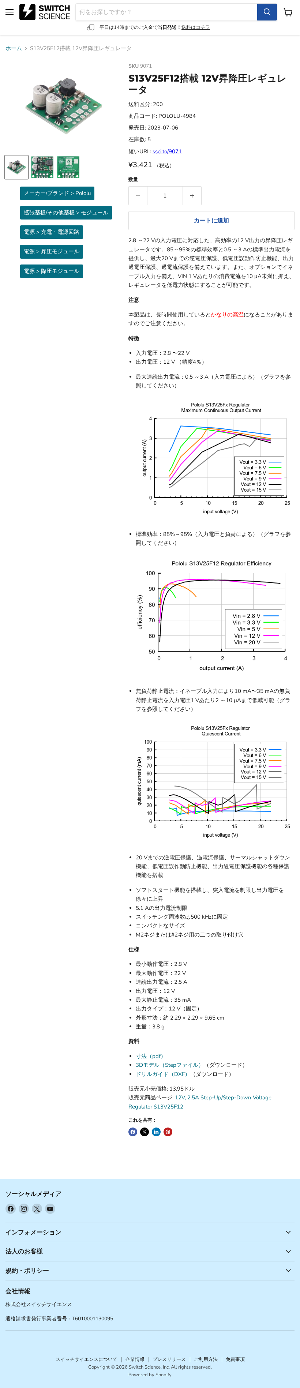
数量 (133, 180)
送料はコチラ (195, 27)
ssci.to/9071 (167, 151)
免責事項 (235, 1359)
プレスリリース (169, 1359)
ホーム (13, 48)
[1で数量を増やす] (192, 195)
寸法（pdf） (151, 1056)
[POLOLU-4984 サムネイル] (16, 167)
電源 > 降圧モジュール (51, 271)
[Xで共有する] (144, 1132)
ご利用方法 (206, 1359)
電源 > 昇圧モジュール (51, 251)
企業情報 (135, 1359)
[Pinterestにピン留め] (168, 1132)
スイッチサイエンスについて (86, 1359)
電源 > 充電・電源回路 (51, 232)
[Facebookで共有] (132, 1132)
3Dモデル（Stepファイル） (170, 1065)
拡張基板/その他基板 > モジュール (66, 212)
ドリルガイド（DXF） (163, 1074)
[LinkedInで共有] (156, 1132)
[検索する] (267, 12)
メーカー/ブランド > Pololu (57, 193)
